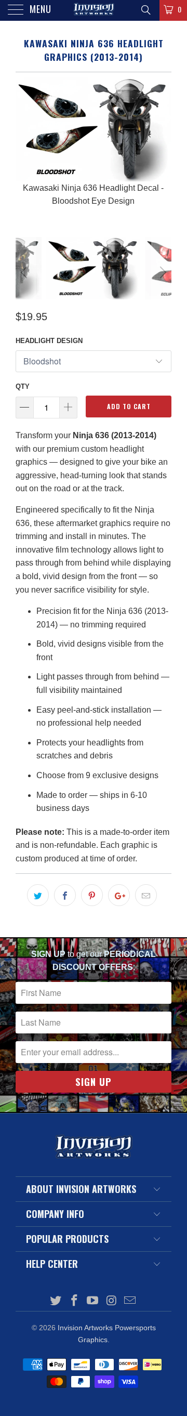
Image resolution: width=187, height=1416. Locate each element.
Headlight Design (49, 341)
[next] (161, 148)
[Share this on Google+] (119, 895)
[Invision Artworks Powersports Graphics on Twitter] (56, 1301)
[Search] (145, 10)
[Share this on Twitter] (38, 895)
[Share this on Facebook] (65, 895)
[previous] (25, 148)
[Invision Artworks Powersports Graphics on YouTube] (93, 1301)
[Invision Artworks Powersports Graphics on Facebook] (74, 1301)
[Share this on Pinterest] (92, 895)
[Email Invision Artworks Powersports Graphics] (130, 1301)
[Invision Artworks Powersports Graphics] (93, 10)
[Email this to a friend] (146, 895)
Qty (23, 386)
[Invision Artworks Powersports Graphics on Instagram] (111, 1301)
